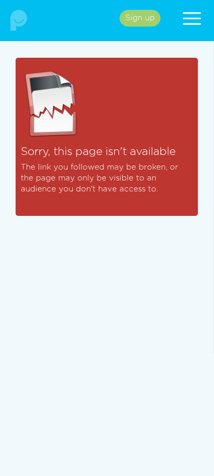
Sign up (140, 18)
